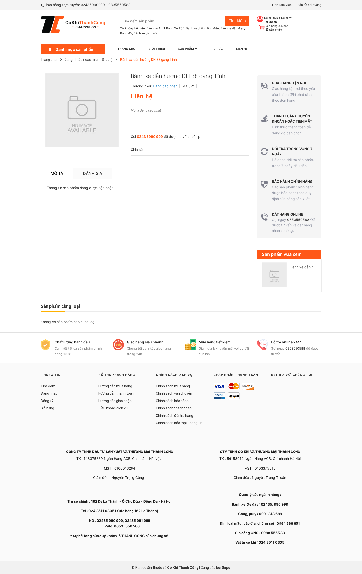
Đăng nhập (271, 17)
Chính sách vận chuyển (174, 393)
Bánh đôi (126, 33)
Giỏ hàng (47, 408)
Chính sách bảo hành (172, 401)
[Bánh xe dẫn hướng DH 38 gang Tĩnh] (274, 274)
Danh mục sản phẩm (75, 49)
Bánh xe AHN (156, 28)
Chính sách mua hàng (173, 386)
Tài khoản (270, 22)
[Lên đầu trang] (353, 550)
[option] (289, 276)
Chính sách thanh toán (174, 408)
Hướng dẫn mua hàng (115, 386)
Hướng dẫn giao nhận (115, 401)
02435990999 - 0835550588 (106, 5)
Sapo (226, 568)
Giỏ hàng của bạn (277, 26)
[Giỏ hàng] (262, 27)
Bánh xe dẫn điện (232, 28)
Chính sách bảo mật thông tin (179, 423)
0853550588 (298, 220)
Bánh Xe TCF (175, 28)
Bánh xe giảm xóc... (147, 33)
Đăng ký (286, 17)
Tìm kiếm (48, 386)
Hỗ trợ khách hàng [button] (116, 375)
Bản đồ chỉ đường (309, 5)
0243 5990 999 (150, 137)
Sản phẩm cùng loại (60, 306)
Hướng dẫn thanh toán (116, 393)
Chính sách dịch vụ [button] (174, 375)
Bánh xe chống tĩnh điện (202, 28)
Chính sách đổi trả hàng (174, 416)
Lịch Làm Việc (282, 5)
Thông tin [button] (51, 375)
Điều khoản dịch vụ (113, 408)
